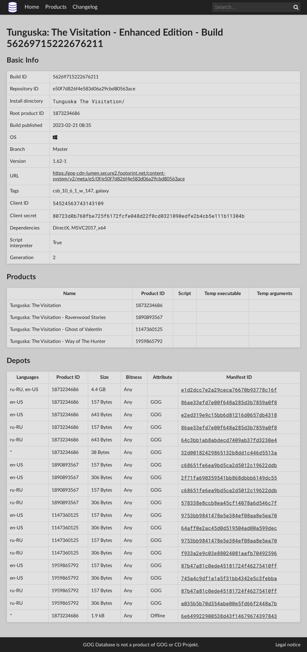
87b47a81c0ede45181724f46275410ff (229, 566)
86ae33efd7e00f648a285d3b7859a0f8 (229, 402)
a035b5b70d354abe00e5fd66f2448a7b (229, 603)
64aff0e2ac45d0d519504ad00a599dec (229, 528)
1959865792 (149, 341)
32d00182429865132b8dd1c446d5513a (229, 452)
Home (32, 7)
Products (56, 7)
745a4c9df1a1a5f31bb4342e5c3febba (229, 578)
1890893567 (149, 317)
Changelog (85, 7)
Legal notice (288, 644)
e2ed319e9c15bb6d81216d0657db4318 (229, 415)
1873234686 (66, 113)
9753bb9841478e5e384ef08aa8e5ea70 (229, 515)
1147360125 (149, 329)
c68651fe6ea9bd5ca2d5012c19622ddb (229, 465)
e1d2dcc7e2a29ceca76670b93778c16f (229, 390)
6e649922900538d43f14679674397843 (229, 616)
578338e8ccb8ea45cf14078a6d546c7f (229, 503)
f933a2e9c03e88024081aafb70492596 (229, 553)
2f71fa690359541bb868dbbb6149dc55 (229, 478)
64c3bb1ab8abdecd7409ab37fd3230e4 (229, 440)
